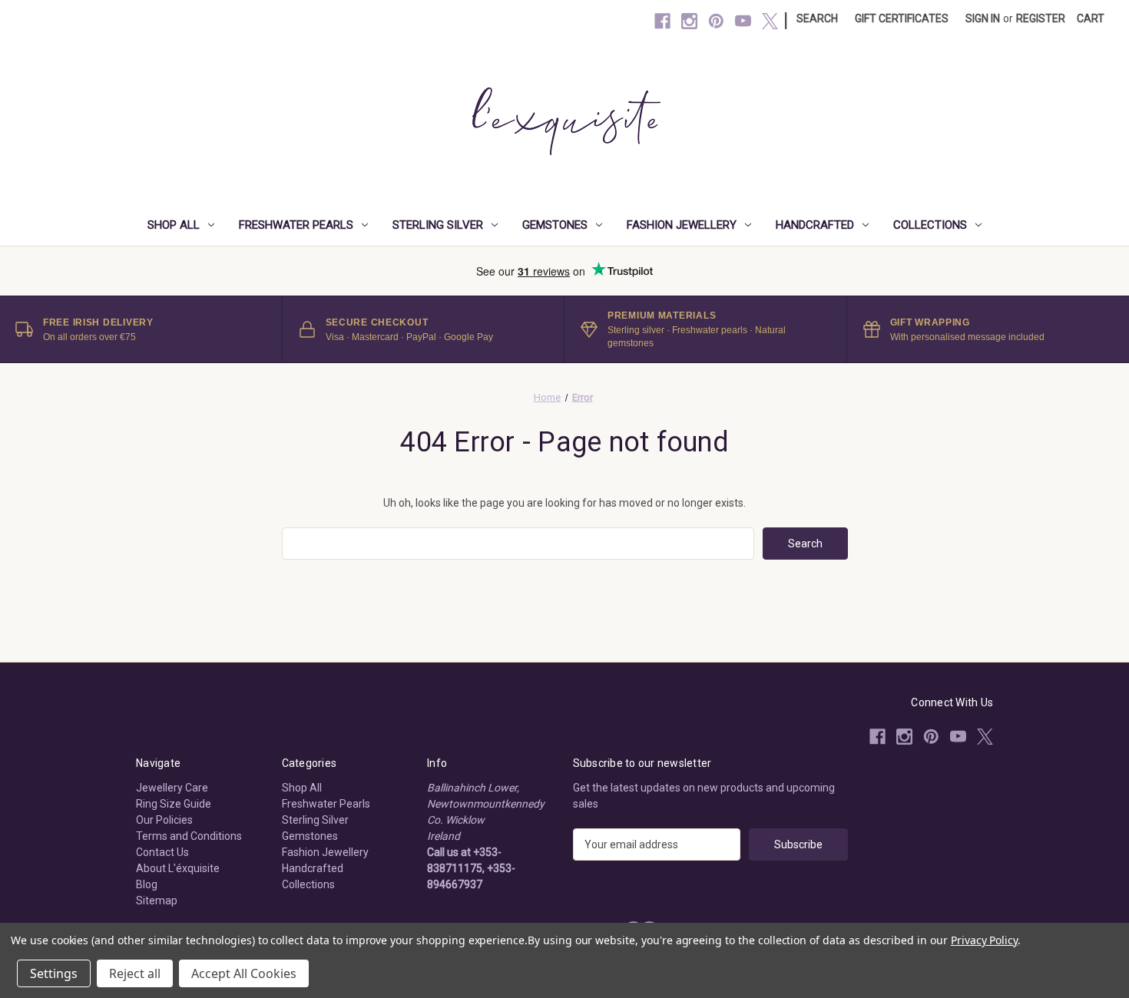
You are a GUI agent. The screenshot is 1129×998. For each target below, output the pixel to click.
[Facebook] (662, 21)
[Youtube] (743, 21)
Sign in (982, 18)
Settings (54, 973)
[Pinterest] (716, 21)
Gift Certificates (902, 18)
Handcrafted (815, 225)
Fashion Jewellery (682, 225)
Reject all (135, 973)
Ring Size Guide (173, 804)
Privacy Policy (984, 940)
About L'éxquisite (178, 868)
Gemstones (555, 225)
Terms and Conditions (189, 836)
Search (817, 18)
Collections (930, 225)
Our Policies (164, 820)
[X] (770, 21)
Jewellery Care (172, 788)
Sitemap (156, 900)
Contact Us (162, 852)
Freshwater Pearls (296, 225)
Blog (146, 884)
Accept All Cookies (243, 973)
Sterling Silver (437, 225)
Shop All (173, 225)
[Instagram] (689, 21)
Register (1040, 18)
